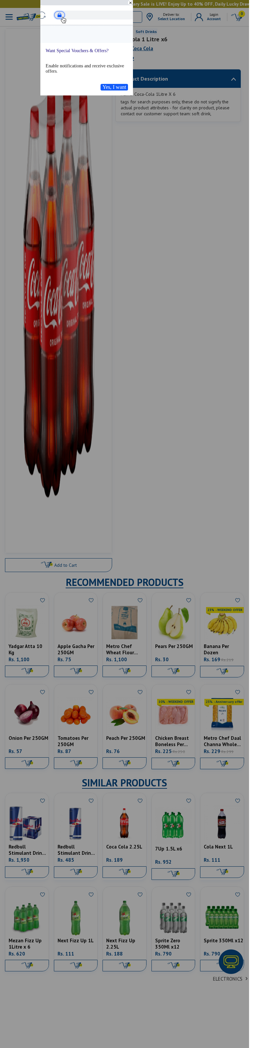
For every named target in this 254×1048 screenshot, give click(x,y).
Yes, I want (114, 87)
